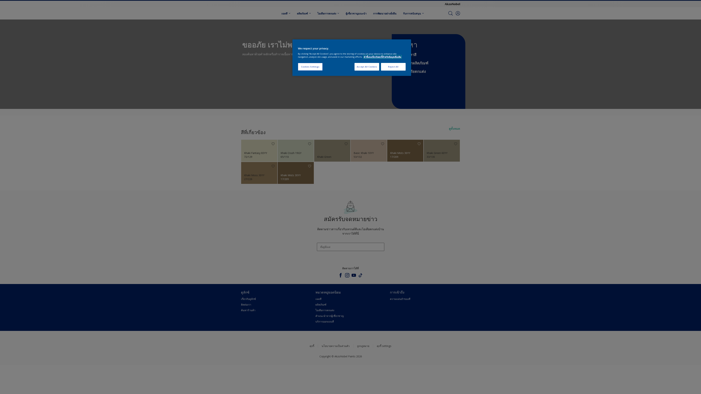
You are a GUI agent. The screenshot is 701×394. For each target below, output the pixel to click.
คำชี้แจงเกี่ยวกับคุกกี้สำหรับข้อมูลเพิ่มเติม (382, 56)
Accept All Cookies (367, 66)
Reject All (393, 66)
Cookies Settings (310, 66)
